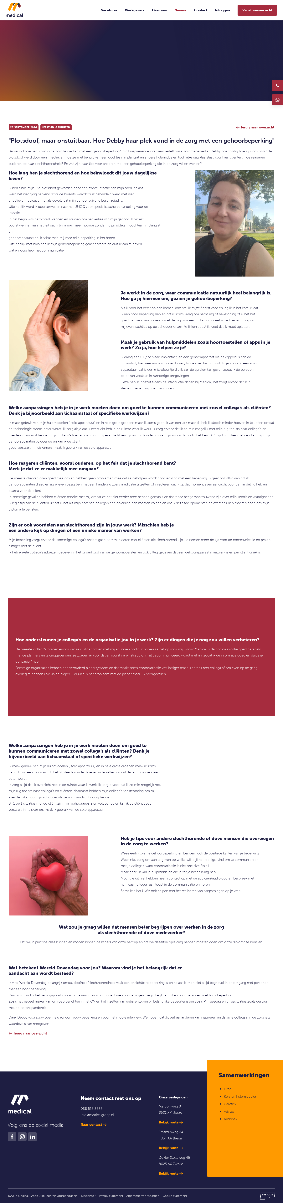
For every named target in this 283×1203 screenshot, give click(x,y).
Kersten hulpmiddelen (240, 1096)
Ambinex (231, 1119)
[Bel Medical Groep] (277, 85)
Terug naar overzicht (30, 1033)
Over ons (159, 10)
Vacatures (109, 10)
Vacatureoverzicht (257, 10)
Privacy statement (111, 1196)
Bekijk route (168, 1122)
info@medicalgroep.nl (97, 1114)
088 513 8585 (91, 1108)
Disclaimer (88, 1196)
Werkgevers (134, 10)
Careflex (230, 1104)
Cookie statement (175, 1196)
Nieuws (180, 10)
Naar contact (91, 1124)
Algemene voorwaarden (142, 1196)
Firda (227, 1089)
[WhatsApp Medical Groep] (277, 100)
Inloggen (222, 10)
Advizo (229, 1111)
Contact (200, 10)
